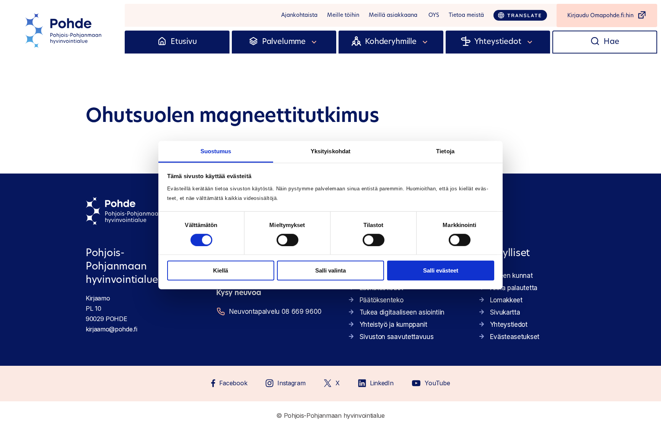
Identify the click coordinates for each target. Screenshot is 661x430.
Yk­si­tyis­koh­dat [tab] (330, 151)
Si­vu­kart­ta (505, 312)
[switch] (287, 240)
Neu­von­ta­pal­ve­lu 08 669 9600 (275, 311)
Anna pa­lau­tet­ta (513, 288)
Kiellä (220, 270)
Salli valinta (330, 270)
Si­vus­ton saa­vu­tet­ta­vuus (397, 337)
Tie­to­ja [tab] (445, 151)
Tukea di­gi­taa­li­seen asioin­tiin (402, 312)
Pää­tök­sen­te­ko (382, 300)
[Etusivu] (162, 42)
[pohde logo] (64, 30)
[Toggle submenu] (314, 42)
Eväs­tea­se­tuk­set (514, 337)
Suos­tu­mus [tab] (215, 151)
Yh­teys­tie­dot (508, 324)
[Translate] (520, 15)
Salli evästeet (440, 270)
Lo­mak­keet (506, 300)
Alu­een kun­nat (511, 275)
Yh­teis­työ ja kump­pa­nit (393, 324)
